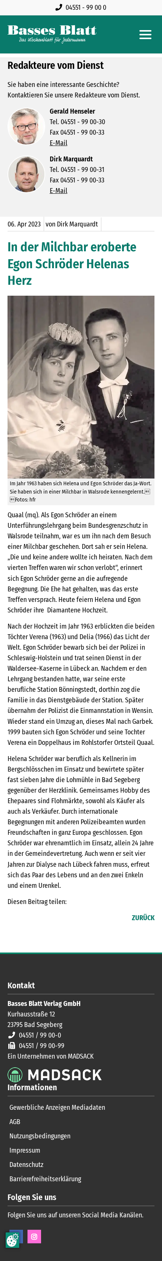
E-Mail (58, 143)
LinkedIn (29, 919)
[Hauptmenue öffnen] (145, 35)
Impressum (24, 1150)
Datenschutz (26, 1165)
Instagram (34, 1236)
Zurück (143, 918)
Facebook (14, 919)
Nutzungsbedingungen (39, 1136)
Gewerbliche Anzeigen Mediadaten (57, 1107)
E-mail (44, 919)
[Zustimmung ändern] (12, 1240)
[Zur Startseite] (52, 34)
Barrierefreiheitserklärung (45, 1179)
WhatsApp (59, 919)
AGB (14, 1122)
